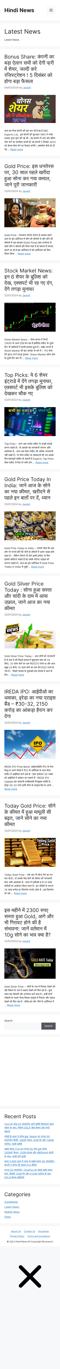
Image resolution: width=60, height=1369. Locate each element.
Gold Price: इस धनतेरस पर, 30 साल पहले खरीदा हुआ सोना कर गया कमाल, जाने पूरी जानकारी (29, 175)
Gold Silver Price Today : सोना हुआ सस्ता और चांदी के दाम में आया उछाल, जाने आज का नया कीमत (28, 596)
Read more (16, 149)
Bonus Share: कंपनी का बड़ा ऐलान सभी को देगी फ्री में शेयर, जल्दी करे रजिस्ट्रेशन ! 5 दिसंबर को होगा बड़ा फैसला (29, 69)
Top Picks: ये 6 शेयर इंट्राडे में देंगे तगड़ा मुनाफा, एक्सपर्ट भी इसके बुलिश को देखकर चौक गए (28, 384)
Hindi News (19, 10)
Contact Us (29, 1231)
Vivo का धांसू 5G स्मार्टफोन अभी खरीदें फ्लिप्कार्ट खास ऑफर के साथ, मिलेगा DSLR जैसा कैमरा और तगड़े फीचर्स (29, 1128)
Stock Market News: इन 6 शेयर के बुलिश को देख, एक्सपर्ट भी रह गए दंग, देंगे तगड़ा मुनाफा (28, 279)
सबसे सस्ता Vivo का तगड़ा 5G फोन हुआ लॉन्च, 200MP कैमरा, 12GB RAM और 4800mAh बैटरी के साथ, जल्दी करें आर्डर (28, 1152)
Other (7, 1216)
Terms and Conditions (38, 1236)
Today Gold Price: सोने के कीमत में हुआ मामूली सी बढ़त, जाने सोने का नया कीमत (29, 815)
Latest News (11, 1207)
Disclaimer (43, 1231)
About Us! (16, 1231)
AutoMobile (11, 1202)
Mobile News (12, 1211)
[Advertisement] (30, 1071)
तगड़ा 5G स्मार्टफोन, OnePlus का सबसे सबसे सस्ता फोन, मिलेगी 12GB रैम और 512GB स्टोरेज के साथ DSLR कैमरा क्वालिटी (28, 1174)
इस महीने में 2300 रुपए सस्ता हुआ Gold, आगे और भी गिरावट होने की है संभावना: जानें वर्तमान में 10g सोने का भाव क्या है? (29, 922)
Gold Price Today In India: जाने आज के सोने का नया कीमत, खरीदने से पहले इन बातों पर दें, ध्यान (27, 488)
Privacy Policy (17, 1236)
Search (8, 1020)
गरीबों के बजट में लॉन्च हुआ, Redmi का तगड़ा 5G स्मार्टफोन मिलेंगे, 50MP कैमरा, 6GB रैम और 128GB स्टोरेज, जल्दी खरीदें (29, 1140)
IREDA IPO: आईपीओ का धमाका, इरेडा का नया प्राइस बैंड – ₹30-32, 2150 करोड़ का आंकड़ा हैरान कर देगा (29, 703)
